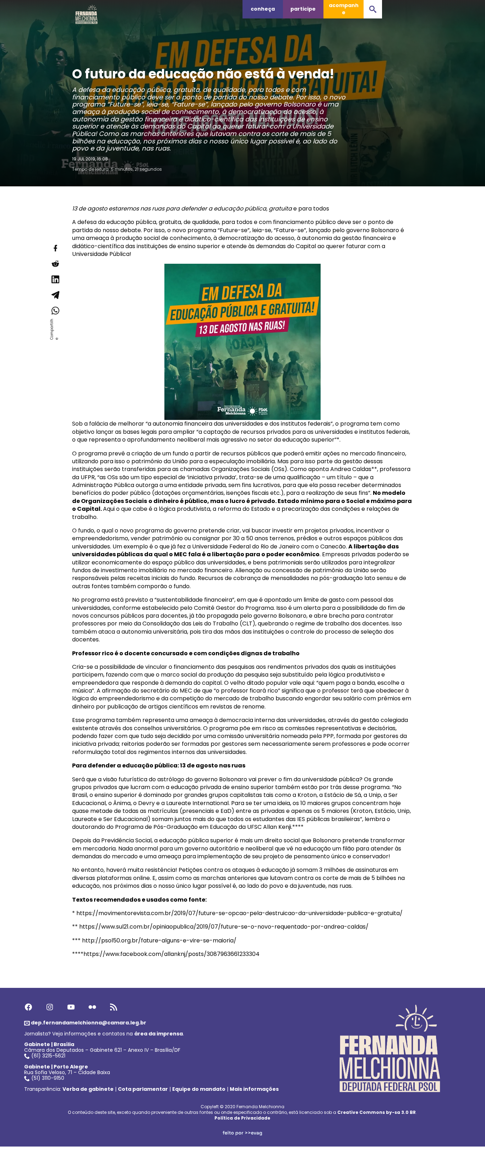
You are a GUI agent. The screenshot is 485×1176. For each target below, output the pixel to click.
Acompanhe (344, 9)
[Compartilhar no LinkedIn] (55, 279)
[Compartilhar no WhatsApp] (55, 310)
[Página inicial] (86, 12)
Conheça (263, 8)
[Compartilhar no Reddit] (55, 263)
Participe (303, 8)
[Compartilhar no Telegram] (55, 295)
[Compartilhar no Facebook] (55, 248)
